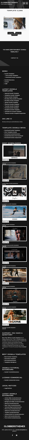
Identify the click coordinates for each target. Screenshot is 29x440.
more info (18, 33)
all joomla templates (10, 358)
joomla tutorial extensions (11, 372)
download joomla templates (13, 77)
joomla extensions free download (13, 135)
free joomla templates (11, 75)
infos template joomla (10, 132)
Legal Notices (8, 388)
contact (6, 81)
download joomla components (12, 137)
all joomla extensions (10, 360)
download (14, 34)
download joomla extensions (12, 134)
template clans (15, 10)
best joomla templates (10, 356)
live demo (10, 33)
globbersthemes (9, 2)
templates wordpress (10, 362)
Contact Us (14, 58)
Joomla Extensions (9, 80)
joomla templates (9, 73)
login (5, 83)
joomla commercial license (11, 380)
